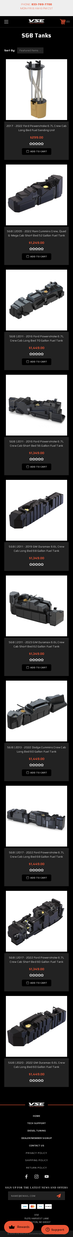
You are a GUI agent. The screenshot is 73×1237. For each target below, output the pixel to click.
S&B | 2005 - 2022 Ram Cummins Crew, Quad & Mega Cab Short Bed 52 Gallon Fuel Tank (36, 233)
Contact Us (36, 1145)
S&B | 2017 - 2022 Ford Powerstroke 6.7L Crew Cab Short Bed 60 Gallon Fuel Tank (36, 959)
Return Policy (36, 1168)
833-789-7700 (41, 4)
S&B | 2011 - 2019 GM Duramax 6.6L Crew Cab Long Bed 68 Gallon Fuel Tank (36, 548)
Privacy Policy (36, 1153)
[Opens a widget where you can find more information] (55, 1230)
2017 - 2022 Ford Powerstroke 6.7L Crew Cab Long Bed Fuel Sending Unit (36, 128)
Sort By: (9, 50)
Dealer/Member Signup (36, 1138)
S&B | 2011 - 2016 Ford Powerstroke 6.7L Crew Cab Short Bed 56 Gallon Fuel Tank (36, 443)
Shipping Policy (36, 1160)
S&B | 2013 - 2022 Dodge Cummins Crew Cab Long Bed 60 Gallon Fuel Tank (36, 749)
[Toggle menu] (10, 21)
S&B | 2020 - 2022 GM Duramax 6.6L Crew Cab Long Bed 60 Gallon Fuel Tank (36, 1064)
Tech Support (36, 1123)
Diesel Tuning (36, 1130)
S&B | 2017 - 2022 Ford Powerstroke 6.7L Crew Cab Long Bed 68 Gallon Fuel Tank (36, 854)
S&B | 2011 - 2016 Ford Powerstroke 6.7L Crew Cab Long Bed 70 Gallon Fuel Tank (36, 338)
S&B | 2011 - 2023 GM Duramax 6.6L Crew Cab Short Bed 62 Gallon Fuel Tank (36, 644)
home (36, 1116)
